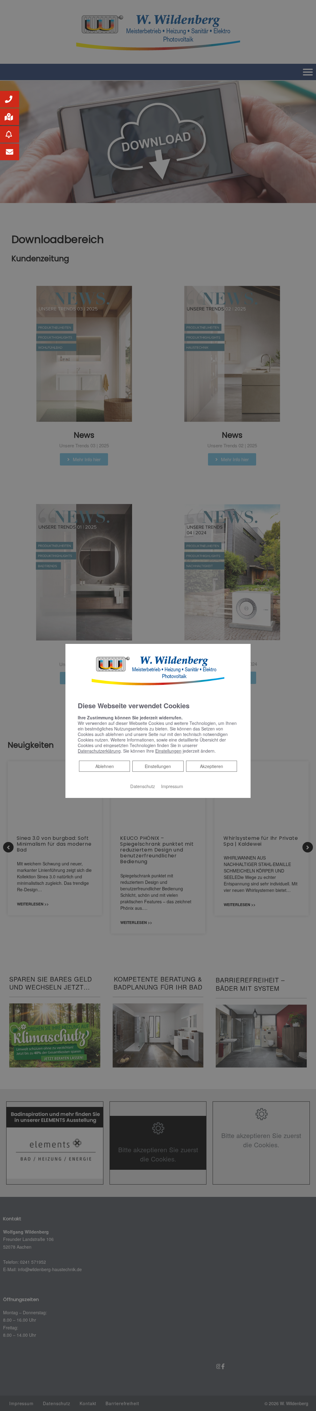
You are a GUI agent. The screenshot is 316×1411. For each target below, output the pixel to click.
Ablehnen (104, 766)
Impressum (172, 786)
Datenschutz (142, 786)
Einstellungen (158, 766)
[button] (9, 99)
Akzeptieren (211, 766)
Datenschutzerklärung (99, 751)
